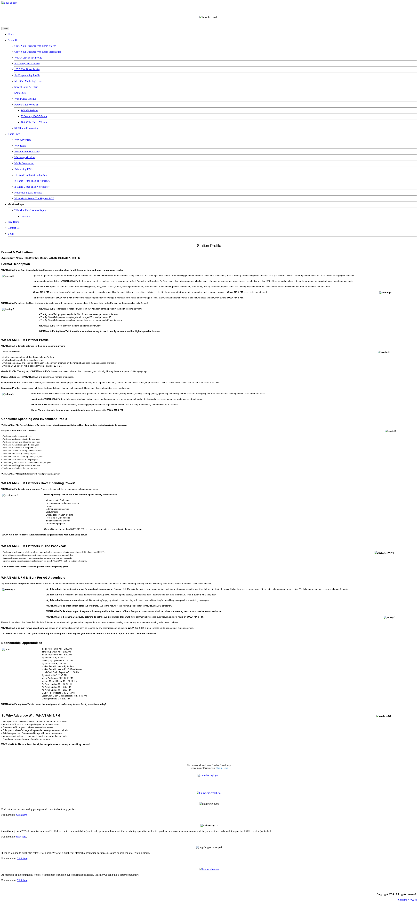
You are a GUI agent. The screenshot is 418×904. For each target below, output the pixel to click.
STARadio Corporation (26, 128)
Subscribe (26, 216)
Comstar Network (407, 899)
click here (21, 836)
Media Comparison (24, 163)
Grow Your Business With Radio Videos (35, 45)
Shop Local (20, 92)
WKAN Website (29, 110)
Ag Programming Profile (27, 75)
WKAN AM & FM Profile (28, 57)
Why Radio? (20, 145)
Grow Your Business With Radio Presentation (37, 51)
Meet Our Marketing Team (28, 81)
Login (11, 233)
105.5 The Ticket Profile (27, 69)
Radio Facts (14, 134)
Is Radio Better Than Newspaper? (31, 186)
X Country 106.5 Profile (27, 63)
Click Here (222, 768)
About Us (13, 40)
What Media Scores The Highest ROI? (34, 198)
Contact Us (13, 227)
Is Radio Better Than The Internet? (32, 180)
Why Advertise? (22, 139)
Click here (21, 814)
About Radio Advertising (27, 151)
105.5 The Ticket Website (34, 122)
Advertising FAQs (23, 169)
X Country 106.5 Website (34, 116)
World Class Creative (25, 98)
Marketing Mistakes (24, 157)
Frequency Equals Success (28, 192)
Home (11, 34)
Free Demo (13, 222)
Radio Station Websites (26, 104)
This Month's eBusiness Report (30, 210)
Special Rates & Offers (26, 87)
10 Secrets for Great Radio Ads (30, 175)
